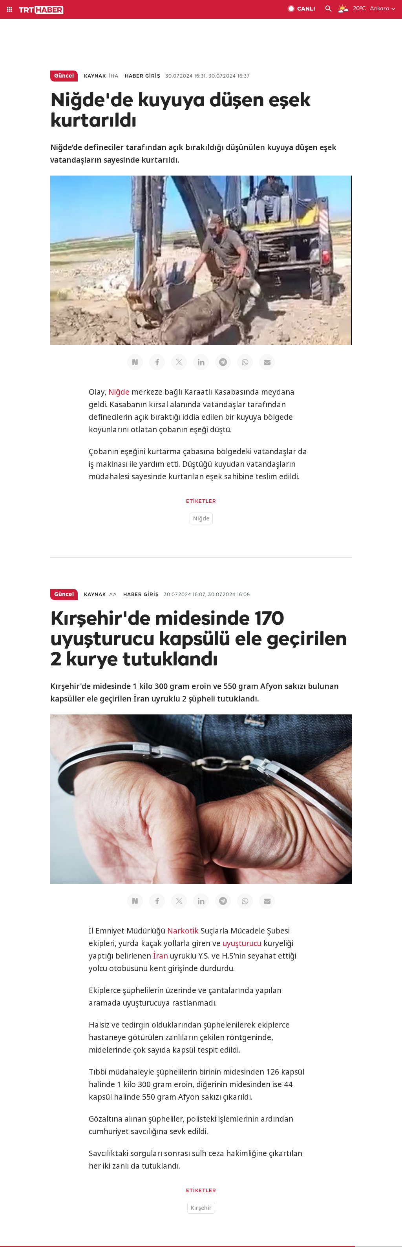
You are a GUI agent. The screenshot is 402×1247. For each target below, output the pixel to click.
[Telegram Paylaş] (223, 362)
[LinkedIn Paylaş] (201, 362)
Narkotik (183, 931)
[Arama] (328, 9)
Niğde (119, 392)
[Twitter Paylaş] (179, 362)
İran (160, 956)
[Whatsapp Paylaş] (245, 362)
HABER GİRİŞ (143, 76)
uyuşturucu (242, 943)
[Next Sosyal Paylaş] (135, 362)
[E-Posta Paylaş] (267, 362)
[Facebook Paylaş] (157, 362)
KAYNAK (95, 76)
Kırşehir (201, 1207)
